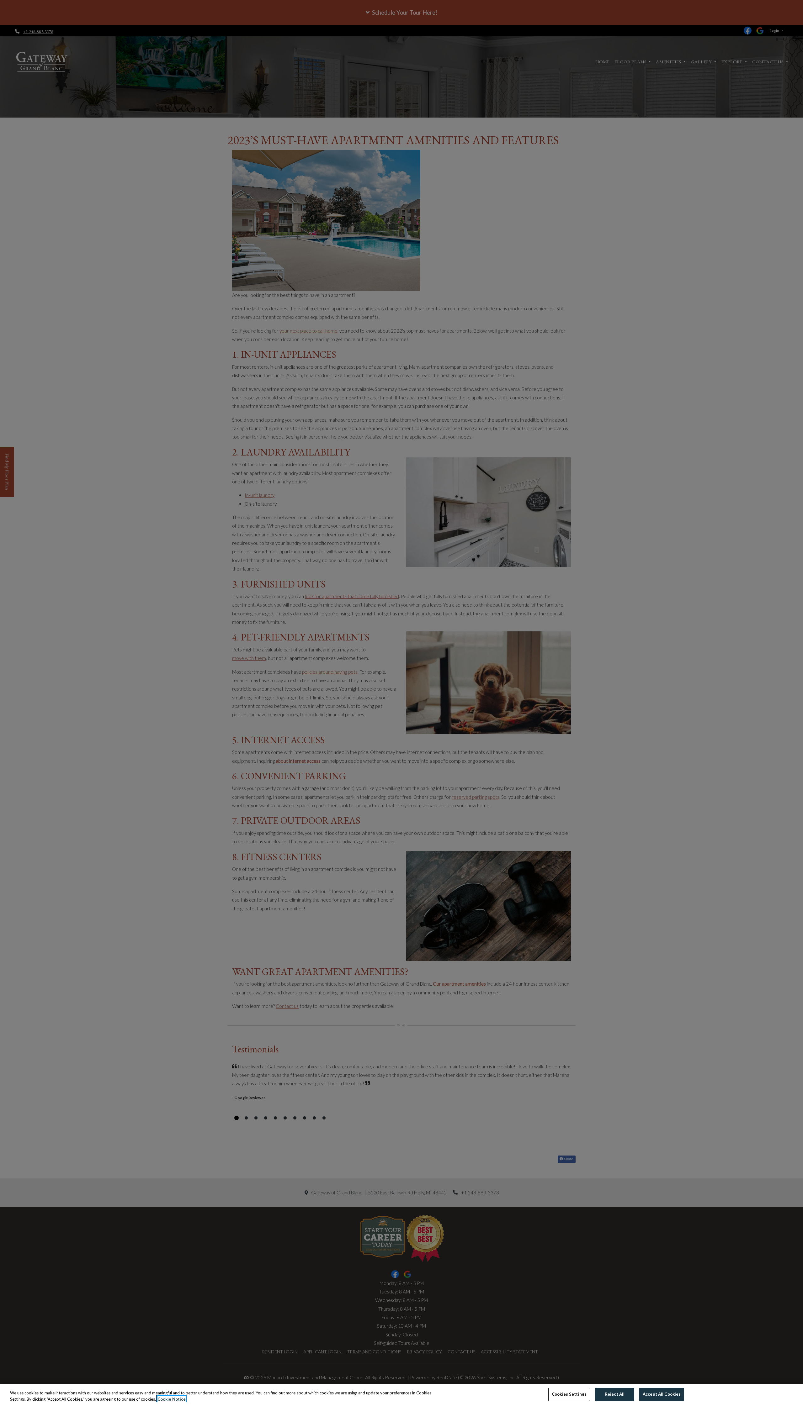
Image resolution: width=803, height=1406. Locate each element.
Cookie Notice (171, 1399)
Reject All (615, 1394)
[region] (401, 1395)
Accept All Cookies (662, 1394)
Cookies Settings (569, 1394)
